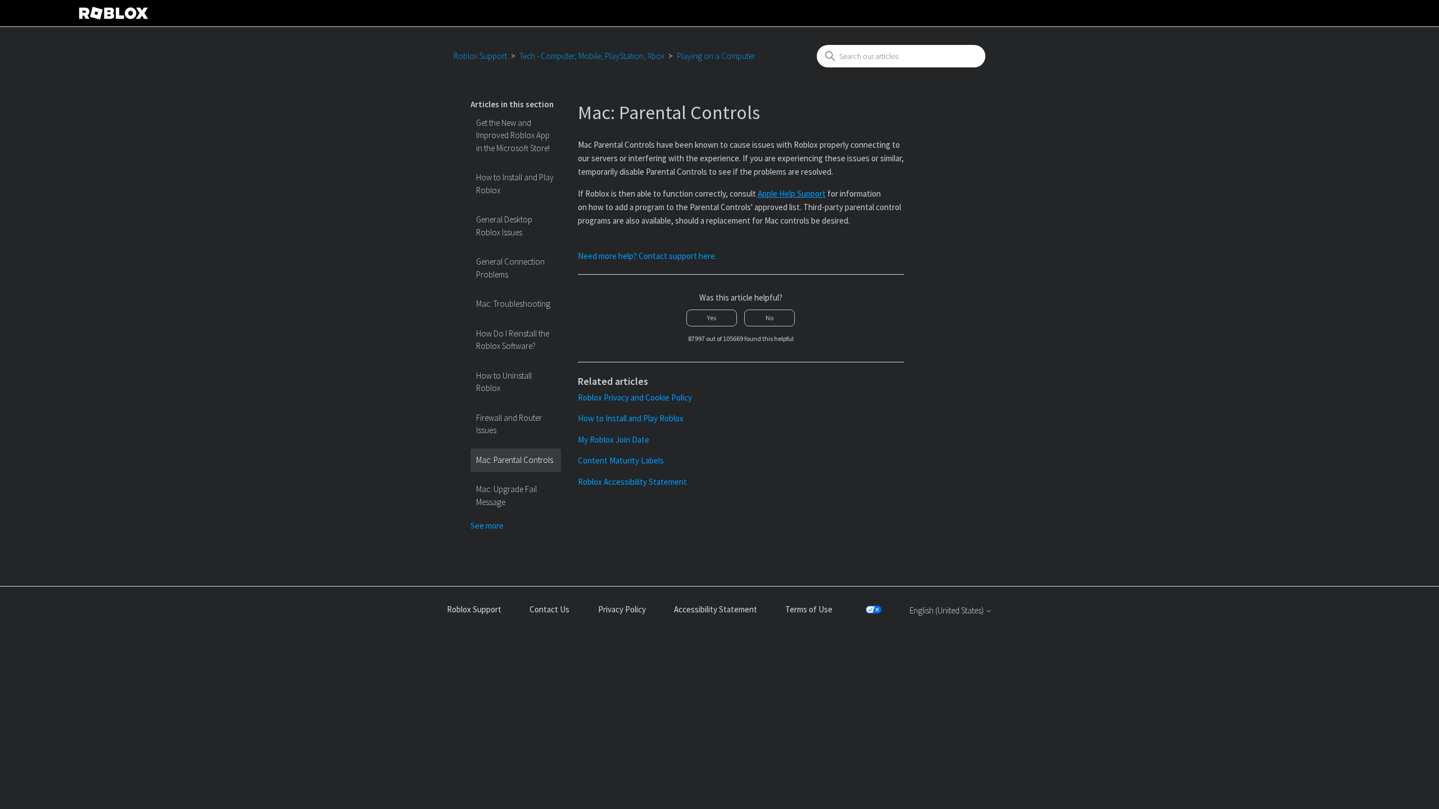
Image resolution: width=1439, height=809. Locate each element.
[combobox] (901, 56)
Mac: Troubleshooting (513, 303)
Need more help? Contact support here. (647, 256)
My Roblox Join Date (613, 439)
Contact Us (549, 609)
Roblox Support (480, 56)
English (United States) (947, 610)
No (769, 317)
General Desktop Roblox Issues (504, 226)
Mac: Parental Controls (514, 460)
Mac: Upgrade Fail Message (506, 495)
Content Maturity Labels (621, 460)
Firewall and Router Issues (509, 424)
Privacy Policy (622, 609)
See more (487, 525)
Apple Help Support (792, 193)
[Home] (113, 13)
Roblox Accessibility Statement (632, 481)
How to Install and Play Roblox (515, 184)
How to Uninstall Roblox (504, 382)
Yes (711, 317)
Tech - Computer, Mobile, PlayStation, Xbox (591, 56)
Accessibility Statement (715, 609)
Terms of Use (808, 609)
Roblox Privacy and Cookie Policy (635, 397)
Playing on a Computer (716, 56)
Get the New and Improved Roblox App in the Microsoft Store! (513, 135)
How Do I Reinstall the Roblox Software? (512, 340)
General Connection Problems (510, 268)
